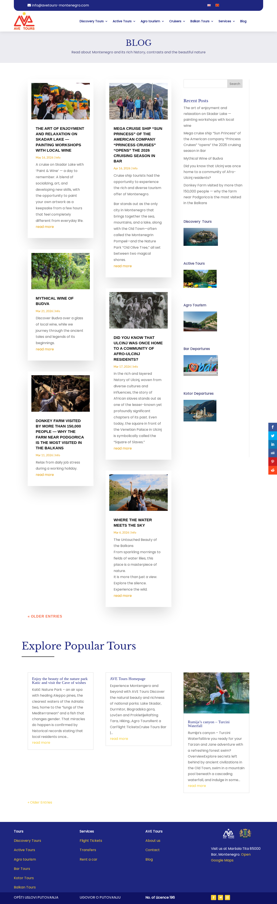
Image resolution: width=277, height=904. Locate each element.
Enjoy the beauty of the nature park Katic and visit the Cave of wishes (60, 681)
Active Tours (122, 21)
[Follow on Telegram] (220, 897)
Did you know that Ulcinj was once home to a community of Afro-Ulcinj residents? (138, 348)
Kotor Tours (24, 877)
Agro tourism (150, 21)
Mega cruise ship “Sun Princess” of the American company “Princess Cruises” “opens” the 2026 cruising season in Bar (138, 144)
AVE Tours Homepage (127, 679)
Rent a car (88, 859)
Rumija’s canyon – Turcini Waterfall (209, 724)
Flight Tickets (91, 840)
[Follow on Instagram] (227, 897)
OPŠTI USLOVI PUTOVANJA (36, 897)
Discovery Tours (92, 21)
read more (45, 226)
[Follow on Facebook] (213, 897)
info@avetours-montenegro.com (60, 5)
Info (57, 157)
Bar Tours (22, 868)
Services (225, 21)
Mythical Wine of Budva (203, 158)
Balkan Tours (199, 21)
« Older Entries (45, 616)
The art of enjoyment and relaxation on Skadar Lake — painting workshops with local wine (60, 139)
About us (152, 840)
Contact (152, 849)
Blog (243, 21)
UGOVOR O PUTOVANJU (100, 897)
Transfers (88, 849)
